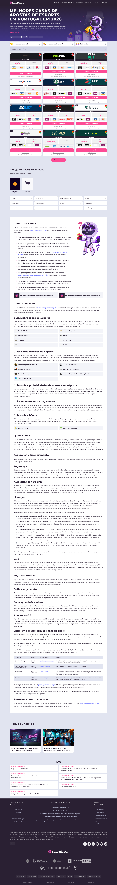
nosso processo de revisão (38, 230)
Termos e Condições (27, 882)
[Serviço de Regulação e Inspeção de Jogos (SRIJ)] (27, 861)
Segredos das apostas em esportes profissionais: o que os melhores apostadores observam (57, 821)
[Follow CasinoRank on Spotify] (101, 844)
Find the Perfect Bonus (60, 810)
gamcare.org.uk (44, 677)
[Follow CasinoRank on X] (93, 844)
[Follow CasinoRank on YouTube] (97, 844)
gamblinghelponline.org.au (47, 685)
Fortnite (18, 813)
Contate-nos (100, 813)
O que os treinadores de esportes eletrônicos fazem (60, 817)
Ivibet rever (91, 126)
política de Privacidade (97, 823)
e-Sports (79, 3)
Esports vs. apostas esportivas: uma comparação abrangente (60, 814)
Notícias (104, 3)
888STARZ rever (58, 126)
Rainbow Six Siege (18, 819)
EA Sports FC (18, 822)
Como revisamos (100, 816)
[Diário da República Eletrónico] (41, 861)
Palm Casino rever (58, 153)
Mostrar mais (57, 160)
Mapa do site (91, 882)
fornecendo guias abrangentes (47, 308)
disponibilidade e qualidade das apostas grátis (33, 275)
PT (11, 844)
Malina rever (25, 153)
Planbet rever (91, 74)
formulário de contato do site (89, 704)
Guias (96, 3)
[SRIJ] (79, 861)
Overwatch (18, 809)
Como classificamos (100, 819)
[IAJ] (58, 861)
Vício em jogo (71, 882)
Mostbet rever (25, 100)
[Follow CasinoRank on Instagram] (89, 844)
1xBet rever (25, 126)
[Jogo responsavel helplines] (55, 868)
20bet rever (58, 100)
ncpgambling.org (45, 666)
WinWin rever (58, 74)
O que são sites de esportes (60, 807)
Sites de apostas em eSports (63, 3)
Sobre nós (100, 809)
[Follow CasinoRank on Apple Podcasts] (105, 844)
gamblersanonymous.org (47, 661)
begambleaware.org (45, 671)
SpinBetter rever (91, 153)
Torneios (88, 3)
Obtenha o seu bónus (25, 73)
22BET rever (91, 100)
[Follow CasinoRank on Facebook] (85, 844)
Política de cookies (50, 882)
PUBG (18, 816)
